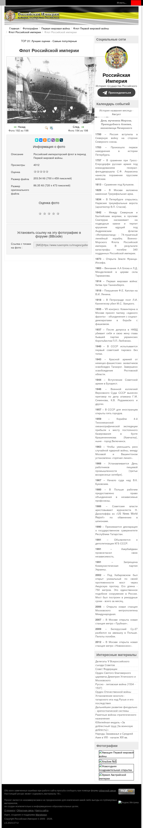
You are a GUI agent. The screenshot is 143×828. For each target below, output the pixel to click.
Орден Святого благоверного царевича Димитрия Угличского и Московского (115, 676)
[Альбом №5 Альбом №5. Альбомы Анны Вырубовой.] (107, 761)
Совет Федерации (106, 669)
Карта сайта (41, 810)
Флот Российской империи (25, 32)
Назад (21, 127)
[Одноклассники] (45, 140)
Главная (14, 28)
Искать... (121, 2)
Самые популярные (65, 41)
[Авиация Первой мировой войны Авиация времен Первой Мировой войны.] (116, 754)
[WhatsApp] (57, 140)
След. (76, 127)
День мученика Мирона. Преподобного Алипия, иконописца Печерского (116, 124)
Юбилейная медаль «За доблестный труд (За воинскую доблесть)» (114, 725)
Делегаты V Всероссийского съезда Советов (112, 663)
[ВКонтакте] (40, 140)
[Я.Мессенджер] (36, 140)
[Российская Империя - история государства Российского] (32, 15)
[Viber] (53, 140)
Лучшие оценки (40, 41)
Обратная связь (25, 810)
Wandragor (41, 814)
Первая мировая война (55, 28)
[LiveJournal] (61, 140)
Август (116, 114)
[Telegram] (49, 140)
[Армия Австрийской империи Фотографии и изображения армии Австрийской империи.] (116, 776)
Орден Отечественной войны (113, 692)
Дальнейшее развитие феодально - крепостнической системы (116, 709)
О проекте (9, 810)
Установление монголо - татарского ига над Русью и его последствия (114, 699)
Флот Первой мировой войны (91, 28)
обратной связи (107, 790)
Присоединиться (120, 92)
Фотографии (30, 28)
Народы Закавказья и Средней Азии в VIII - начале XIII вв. (114, 735)
